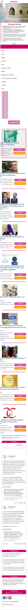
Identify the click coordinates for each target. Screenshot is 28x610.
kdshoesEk (5, 102)
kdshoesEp (5, 108)
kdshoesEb (5, 93)
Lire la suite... (19, 153)
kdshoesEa (5, 91)
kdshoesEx (5, 117)
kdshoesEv (5, 114)
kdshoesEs (5, 111)
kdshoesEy (5, 118)
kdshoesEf (5, 97)
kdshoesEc (5, 94)
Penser (3, 50)
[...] (8, 155)
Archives (3, 81)
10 (3, 438)
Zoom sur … (4, 47)
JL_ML (2, 64)
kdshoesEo (5, 107)
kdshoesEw (5, 116)
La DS (2, 54)
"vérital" (15, 567)
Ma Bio (3, 71)
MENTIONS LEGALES (8, 604)
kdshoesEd (5, 95)
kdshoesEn (5, 106)
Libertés (3, 85)
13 (9, 438)
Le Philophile (11, 456)
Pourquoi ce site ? (6, 68)
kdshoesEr (5, 110)
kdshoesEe (5, 96)
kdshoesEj (5, 101)
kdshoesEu (5, 113)
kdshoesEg (5, 98)
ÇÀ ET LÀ (3, 61)
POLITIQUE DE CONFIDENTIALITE (11, 601)
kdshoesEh (5, 99)
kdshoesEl (5, 104)
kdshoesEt (5, 112)
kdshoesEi (5, 100)
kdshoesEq (5, 109)
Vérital (3, 57)
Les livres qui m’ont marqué (9, 78)
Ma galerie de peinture (7, 75)
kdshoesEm (5, 105)
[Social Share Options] (24, 502)
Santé (2, 88)
